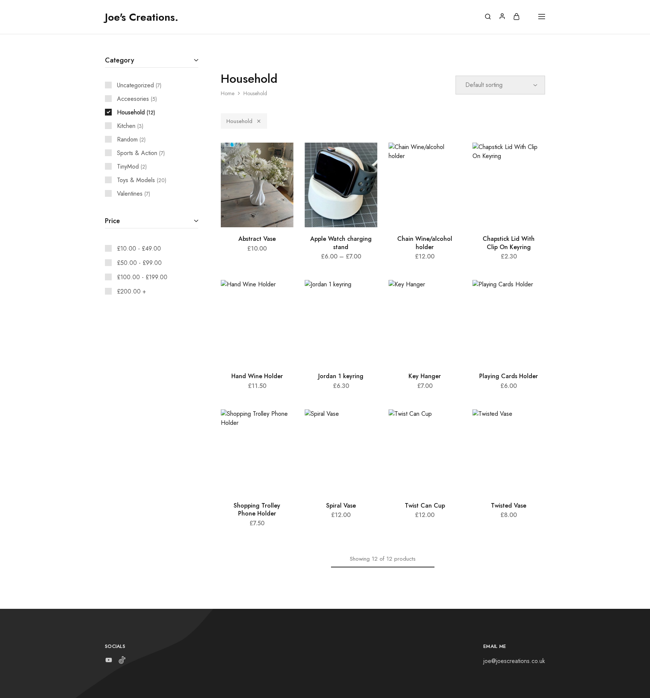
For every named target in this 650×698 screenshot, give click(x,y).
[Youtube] (108, 661)
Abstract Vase (257, 238)
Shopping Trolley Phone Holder (257, 509)
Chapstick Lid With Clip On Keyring (509, 242)
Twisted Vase (508, 505)
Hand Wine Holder (257, 376)
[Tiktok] (122, 661)
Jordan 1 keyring (340, 376)
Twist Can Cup (425, 505)
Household (239, 121)
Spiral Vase (341, 505)
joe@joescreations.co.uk (514, 661)
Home (227, 93)
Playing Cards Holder (508, 376)
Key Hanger (425, 376)
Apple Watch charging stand (341, 242)
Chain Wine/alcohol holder (424, 242)
